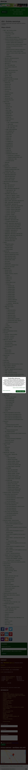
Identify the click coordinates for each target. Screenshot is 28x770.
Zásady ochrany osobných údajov (19, 387)
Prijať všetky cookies (20, 391)
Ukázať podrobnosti (6, 390)
